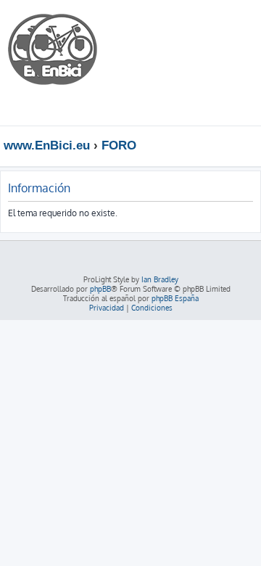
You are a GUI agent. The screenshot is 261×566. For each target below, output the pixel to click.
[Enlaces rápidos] (253, 145)
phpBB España (175, 298)
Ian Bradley (159, 279)
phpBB (100, 288)
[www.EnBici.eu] (61, 63)
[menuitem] (206, 24)
